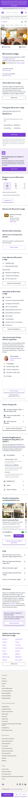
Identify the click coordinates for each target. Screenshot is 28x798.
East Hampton (19, 648)
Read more (14, 97)
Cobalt (4, 645)
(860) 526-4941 (6, 70)
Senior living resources (7, 741)
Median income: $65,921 (11, 465)
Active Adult (5, 721)
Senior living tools (6, 743)
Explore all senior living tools (14, 428)
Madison (17, 654)
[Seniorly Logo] (2, 12)
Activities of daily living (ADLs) (9, 755)
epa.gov (23, 446)
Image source (5, 28)
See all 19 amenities (13, 329)
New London (18, 660)
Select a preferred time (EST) (9, 192)
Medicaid (4, 760)
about (7, 25)
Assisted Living (9, 263)
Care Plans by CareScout (8, 738)
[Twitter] (23, 784)
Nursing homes (5, 727)
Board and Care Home (11, 266)
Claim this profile (14, 623)
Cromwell (18, 645)
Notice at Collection (6, 771)
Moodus (4, 660)
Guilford (17, 651)
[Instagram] (20, 784)
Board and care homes (7, 711)
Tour (17, 794)
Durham (4, 648)
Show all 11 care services (14, 283)
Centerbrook (18, 639)
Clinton (17, 642)
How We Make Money (7, 688)
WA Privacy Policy (6, 774)
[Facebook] (17, 784)
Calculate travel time (9, 59)
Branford (4, 639)
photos (3, 25)
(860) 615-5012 (6, 75)
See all (5, 21)
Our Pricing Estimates (7, 690)
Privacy (12, 789)
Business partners (6, 698)
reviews (17, 25)
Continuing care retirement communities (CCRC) (11, 724)
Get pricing (14, 134)
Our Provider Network (7, 748)
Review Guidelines (6, 693)
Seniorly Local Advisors (7, 751)
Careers (4, 683)
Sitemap (20, 789)
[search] (22, 12)
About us (4, 678)
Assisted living (5, 706)
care (21, 25)
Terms (3, 779)
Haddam (4, 654)
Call (24, 794)
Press (3, 686)
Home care (4, 716)
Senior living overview (7, 730)
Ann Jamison (14, 356)
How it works (5, 746)
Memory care (5, 714)
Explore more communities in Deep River (14, 542)
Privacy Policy (5, 769)
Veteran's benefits (6, 753)
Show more (14, 663)
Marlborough (6, 657)
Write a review (14, 247)
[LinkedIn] (25, 784)
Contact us (4, 681)
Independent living (6, 709)
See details (8, 535)
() (10, 363)
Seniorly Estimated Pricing (8, 111)
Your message (7, 376)
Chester (4, 642)
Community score (11, 63)
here (16, 5)
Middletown (18, 657)
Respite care (5, 718)
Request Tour (8, 200)
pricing (11, 25)
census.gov (16, 446)
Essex (4, 651)
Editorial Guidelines (6, 695)
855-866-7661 (22, 8)
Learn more (14, 168)
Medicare (4, 758)
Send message (14, 390)
